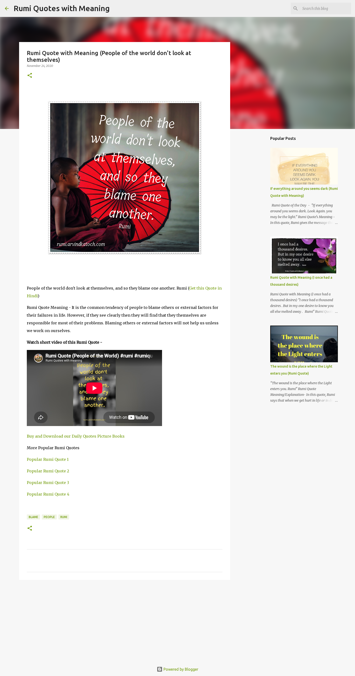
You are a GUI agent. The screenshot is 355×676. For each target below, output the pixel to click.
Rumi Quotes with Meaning (62, 8)
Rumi (63, 517)
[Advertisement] (124, 621)
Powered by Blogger (180, 669)
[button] (30, 75)
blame (33, 517)
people (49, 517)
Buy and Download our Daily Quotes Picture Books (76, 436)
